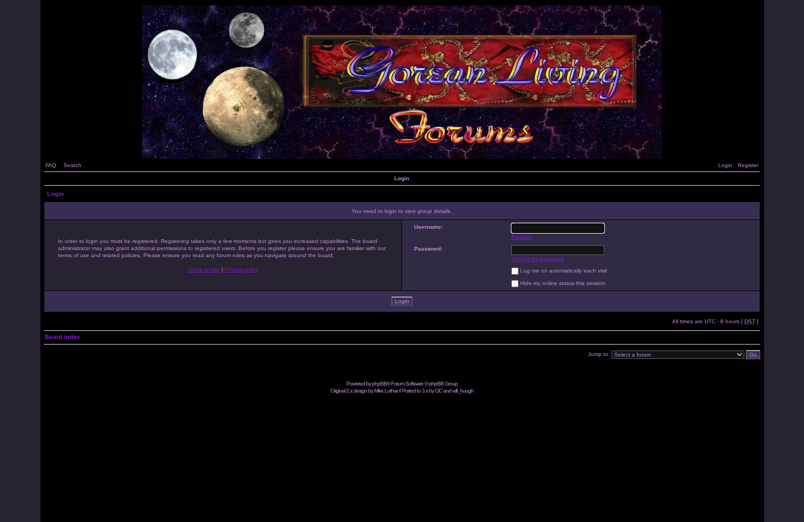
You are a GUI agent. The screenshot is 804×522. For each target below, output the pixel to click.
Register (748, 165)
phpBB (379, 384)
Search (72, 165)
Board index (62, 337)
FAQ (50, 165)
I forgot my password (537, 259)
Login (725, 165)
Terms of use (204, 269)
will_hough (463, 391)
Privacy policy (242, 269)
